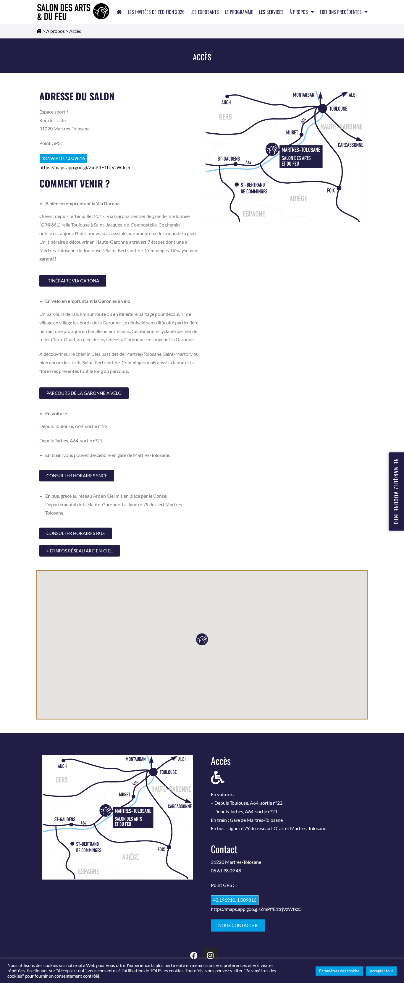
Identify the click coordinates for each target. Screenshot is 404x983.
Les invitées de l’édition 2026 (156, 11)
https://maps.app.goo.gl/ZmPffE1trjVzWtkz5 (84, 167)
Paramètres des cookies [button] (339, 971)
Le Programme (239, 11)
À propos (299, 11)
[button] (202, 639)
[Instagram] (210, 955)
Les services (271, 11)
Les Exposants (204, 11)
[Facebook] (194, 955)
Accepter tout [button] (381, 971)
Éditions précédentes (341, 11)
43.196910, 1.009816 (63, 158)
